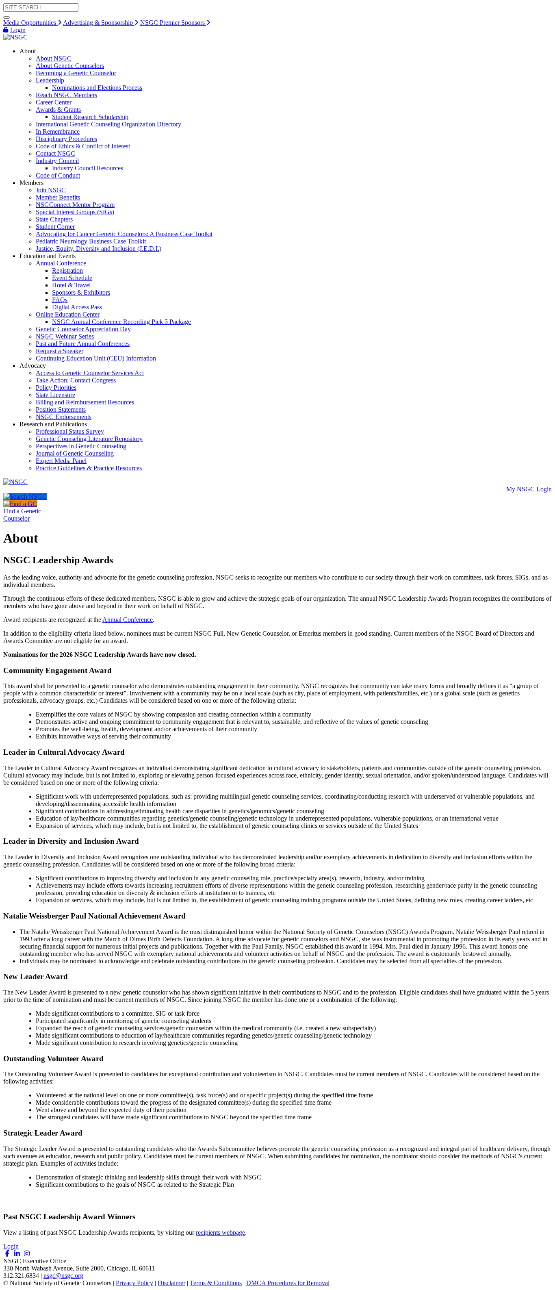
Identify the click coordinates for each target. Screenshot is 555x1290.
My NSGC (520, 489)
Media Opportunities (30, 22)
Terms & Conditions (216, 1282)
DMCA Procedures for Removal (288, 1282)
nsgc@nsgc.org (63, 1275)
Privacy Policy (134, 1282)
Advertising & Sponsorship (98, 22)
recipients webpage (220, 1232)
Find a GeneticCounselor (22, 515)
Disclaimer (171, 1282)
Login (18, 29)
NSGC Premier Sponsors (173, 22)
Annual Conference (127, 619)
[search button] (6, 17)
